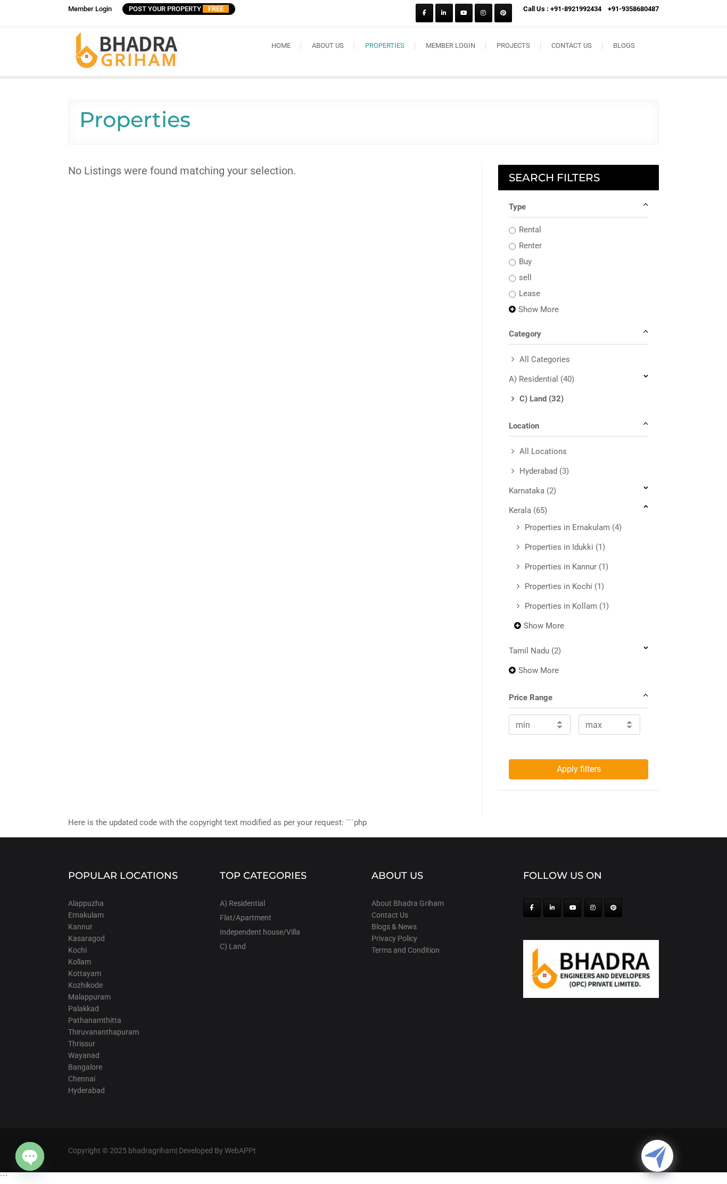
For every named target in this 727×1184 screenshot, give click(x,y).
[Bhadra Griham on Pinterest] (503, 13)
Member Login (90, 9)
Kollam (79, 962)
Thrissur (81, 1043)
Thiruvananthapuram (103, 1032)
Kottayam (84, 973)
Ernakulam (86, 915)
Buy (525, 261)
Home (281, 45)
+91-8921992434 (575, 9)
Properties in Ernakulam (573, 527)
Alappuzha (86, 903)
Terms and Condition (405, 950)
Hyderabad (544, 471)
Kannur (80, 926)
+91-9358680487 (633, 9)
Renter (530, 245)
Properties (384, 45)
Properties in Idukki (565, 547)
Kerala (528, 510)
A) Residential (541, 379)
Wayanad (84, 1055)
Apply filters (579, 769)
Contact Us (571, 45)
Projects (513, 45)
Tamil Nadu (535, 651)
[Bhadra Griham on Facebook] (424, 13)
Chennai (81, 1078)
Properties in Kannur (566, 567)
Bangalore (85, 1067)
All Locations (543, 451)
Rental (530, 229)
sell (525, 277)
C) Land (541, 399)
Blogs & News (394, 926)
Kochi (77, 950)
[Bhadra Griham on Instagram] (483, 13)
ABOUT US (328, 45)
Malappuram (89, 997)
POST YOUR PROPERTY (176, 9)
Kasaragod (86, 938)
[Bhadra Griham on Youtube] (464, 13)
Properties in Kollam (567, 606)
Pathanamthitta (94, 1020)
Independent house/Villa (260, 932)
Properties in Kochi (564, 586)
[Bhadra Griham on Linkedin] (444, 13)
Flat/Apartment (245, 917)
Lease (529, 293)
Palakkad (83, 1008)
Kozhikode (85, 985)
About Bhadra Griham (407, 903)
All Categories (544, 359)
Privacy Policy (394, 938)
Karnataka (532, 491)
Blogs (624, 45)
